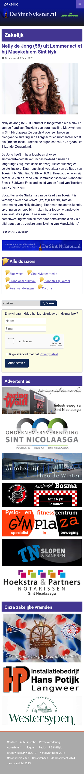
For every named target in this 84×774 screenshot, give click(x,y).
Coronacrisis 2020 (18, 758)
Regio (42, 747)
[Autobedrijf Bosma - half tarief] (42, 494)
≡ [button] (79, 4)
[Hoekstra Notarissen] (42, 582)
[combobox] (21, 303)
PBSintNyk (55, 747)
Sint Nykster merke (44, 274)
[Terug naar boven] (77, 767)
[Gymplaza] (42, 523)
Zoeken (50, 303)
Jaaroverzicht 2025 (19, 763)
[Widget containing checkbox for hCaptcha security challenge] (34, 341)
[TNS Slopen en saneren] (42, 552)
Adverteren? (14, 747)
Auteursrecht (28, 742)
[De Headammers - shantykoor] (42, 638)
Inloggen (30, 747)
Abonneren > (16, 363)
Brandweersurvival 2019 (22, 752)
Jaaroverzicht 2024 (63, 758)
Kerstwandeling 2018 (52, 752)
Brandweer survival (22, 281)
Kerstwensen (40, 758)
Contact (12, 742)
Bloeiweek (16, 274)
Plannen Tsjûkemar (57, 281)
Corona (47, 288)
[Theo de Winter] (42, 466)
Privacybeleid (49, 354)
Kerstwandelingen (21, 288)
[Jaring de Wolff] (42, 400)
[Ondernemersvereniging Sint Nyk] (42, 433)
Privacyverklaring (49, 742)
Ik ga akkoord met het (33, 354)
